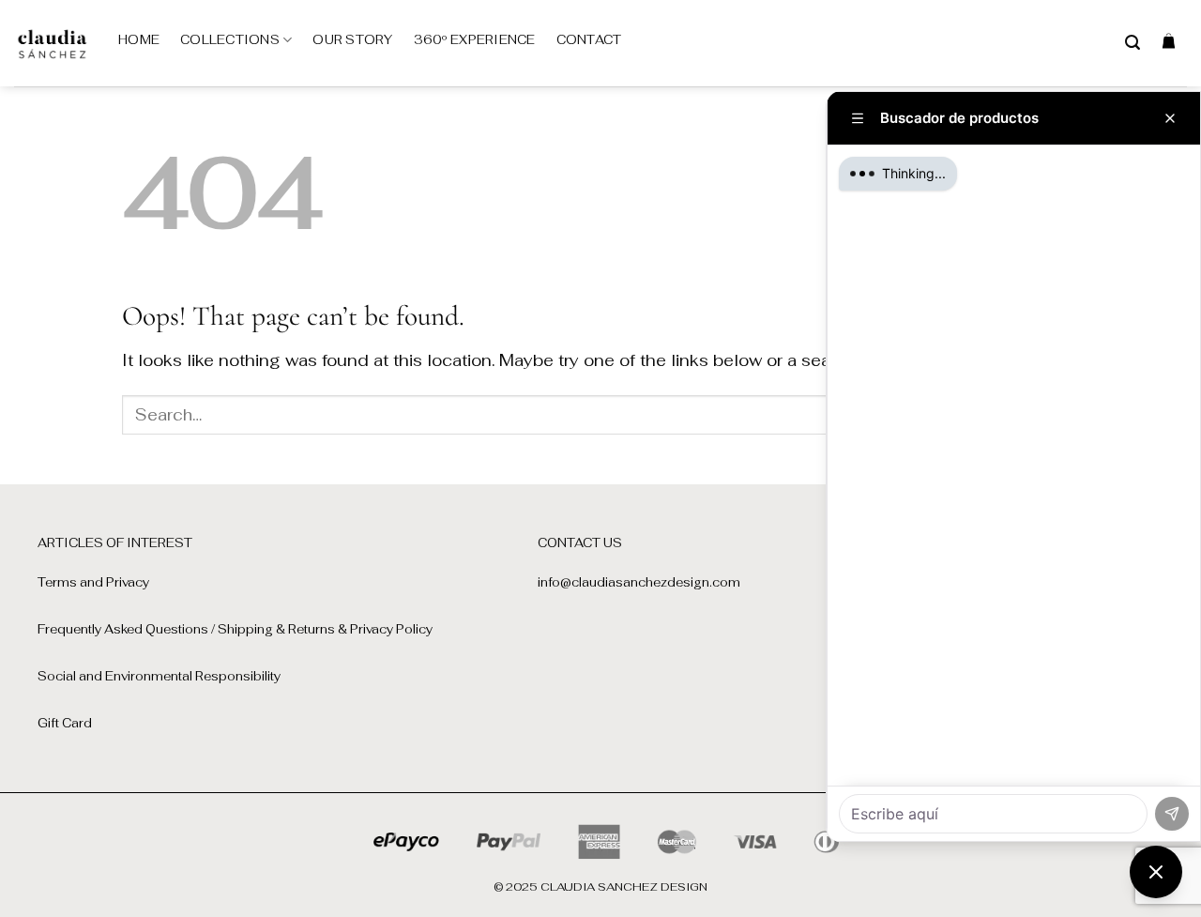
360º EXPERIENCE (475, 40)
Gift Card (65, 723)
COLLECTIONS (230, 40)
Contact (589, 40)
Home (139, 40)
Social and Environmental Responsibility (159, 676)
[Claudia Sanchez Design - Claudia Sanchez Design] (52, 43)
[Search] (1132, 42)
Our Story (352, 40)
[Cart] (1169, 40)
